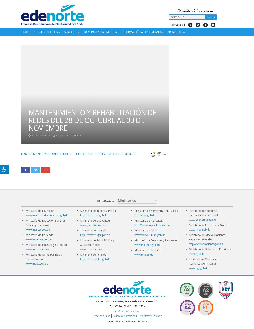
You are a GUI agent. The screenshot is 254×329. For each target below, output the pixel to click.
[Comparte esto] (25, 170)
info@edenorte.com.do (127, 311)
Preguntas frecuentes (151, 315)
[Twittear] (35, 170)
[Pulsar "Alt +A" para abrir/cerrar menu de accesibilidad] (4, 169)
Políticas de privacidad (125, 315)
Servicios (70, 32)
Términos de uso (101, 315)
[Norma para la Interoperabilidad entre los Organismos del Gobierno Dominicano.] (187, 307)
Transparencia (93, 32)
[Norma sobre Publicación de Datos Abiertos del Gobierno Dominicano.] (187, 289)
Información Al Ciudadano (141, 32)
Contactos (177, 24)
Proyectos (175, 32)
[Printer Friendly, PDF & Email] (159, 154)
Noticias (112, 32)
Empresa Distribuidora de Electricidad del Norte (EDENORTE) (127, 296)
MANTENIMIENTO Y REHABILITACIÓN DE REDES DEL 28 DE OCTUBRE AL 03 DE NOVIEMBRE (78, 154)
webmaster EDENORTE (68, 135)
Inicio (26, 32)
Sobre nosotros (46, 32)
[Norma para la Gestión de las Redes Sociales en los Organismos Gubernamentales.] (205, 307)
